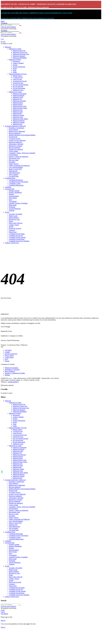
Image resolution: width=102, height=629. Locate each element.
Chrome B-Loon (18, 83)
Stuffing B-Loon (18, 90)
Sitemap (7, 375)
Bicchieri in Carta (14, 219)
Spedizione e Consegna (12, 369)
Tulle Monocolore (14, 173)
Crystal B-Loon (18, 77)
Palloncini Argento (19, 122)
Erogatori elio (13, 137)
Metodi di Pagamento (11, 368)
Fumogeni (12, 207)
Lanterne (11, 210)
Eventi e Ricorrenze (19, 67)
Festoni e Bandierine (15, 192)
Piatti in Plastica (14, 217)
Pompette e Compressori (16, 128)
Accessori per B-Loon (20, 81)
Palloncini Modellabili (20, 58)
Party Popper (13, 198)
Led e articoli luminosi (16, 167)
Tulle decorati (13, 171)
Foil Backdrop (13, 155)
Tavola (7, 212)
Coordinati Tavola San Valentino (19, 241)
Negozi (7, 361)
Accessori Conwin (14, 138)
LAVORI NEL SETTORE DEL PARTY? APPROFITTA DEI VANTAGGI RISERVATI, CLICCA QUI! (36, 13)
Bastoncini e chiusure (15, 146)
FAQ (6, 359)
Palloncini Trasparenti (19, 94)
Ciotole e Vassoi (14, 225)
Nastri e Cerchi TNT (15, 169)
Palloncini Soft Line (19, 50)
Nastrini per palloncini (16, 149)
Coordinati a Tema (14, 183)
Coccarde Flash (14, 176)
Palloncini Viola (18, 111)
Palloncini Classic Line (20, 52)
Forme (15, 68)
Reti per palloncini (14, 147)
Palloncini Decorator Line (21, 54)
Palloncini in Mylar (15, 59)
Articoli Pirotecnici (15, 209)
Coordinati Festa (10, 178)
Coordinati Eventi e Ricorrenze (18, 182)
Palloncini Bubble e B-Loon (17, 74)
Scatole (11, 226)
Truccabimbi (13, 201)
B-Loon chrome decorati (20, 85)
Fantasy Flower (14, 164)
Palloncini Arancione (19, 101)
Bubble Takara (17, 76)
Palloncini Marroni (19, 120)
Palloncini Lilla (17, 110)
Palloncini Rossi (18, 103)
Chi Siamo (8, 350)
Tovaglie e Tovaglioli (15, 214)
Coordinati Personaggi (16, 180)
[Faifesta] (4, 23)
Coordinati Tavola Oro (16, 235)
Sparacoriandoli (14, 196)
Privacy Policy (9, 355)
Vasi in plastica (13, 174)
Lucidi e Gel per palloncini (17, 140)
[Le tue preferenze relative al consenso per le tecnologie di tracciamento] (2, 472)
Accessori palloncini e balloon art (15, 126)
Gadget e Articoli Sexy (12, 243)
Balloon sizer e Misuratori (17, 131)
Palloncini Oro (17, 99)
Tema (14, 70)
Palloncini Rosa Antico (20, 108)
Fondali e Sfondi (14, 191)
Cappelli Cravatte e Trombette (18, 203)
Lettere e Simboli (18, 63)
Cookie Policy (9, 357)
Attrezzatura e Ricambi (16, 144)
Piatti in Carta (13, 216)
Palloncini (8, 47)
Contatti (7, 352)
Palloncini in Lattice (15, 49)
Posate (11, 221)
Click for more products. (8, 27)
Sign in (3, 620)
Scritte (15, 72)
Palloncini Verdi (18, 117)
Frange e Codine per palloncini (18, 156)
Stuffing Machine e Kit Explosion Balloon (22, 135)
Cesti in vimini (13, 151)
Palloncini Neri (17, 124)
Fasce (10, 200)
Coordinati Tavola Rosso (16, 239)
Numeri (15, 65)
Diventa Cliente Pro (11, 354)
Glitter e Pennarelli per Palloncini (19, 165)
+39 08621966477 (13, 382)
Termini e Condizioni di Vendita (15, 373)
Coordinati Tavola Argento (17, 237)
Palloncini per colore (15, 92)
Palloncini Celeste (18, 115)
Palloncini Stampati (19, 56)
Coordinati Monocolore (16, 185)
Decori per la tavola (15, 228)
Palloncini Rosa (18, 104)
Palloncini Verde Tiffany (20, 119)
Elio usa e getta (13, 160)
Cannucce (12, 230)
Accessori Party (10, 189)
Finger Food (13, 232)
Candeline (8, 187)
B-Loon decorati (18, 86)
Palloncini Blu (17, 113)
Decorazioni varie (14, 158)
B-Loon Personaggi (19, 88)
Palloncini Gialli (18, 97)
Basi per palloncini (15, 133)
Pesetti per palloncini (15, 142)
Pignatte (11, 194)
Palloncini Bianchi (18, 95)
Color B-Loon (17, 79)
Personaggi (16, 61)
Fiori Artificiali (13, 129)
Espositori (12, 162)
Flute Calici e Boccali (15, 223)
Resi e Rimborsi (10, 371)
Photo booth (12, 205)
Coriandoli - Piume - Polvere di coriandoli (22, 153)
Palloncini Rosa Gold (19, 106)
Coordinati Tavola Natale (17, 234)
